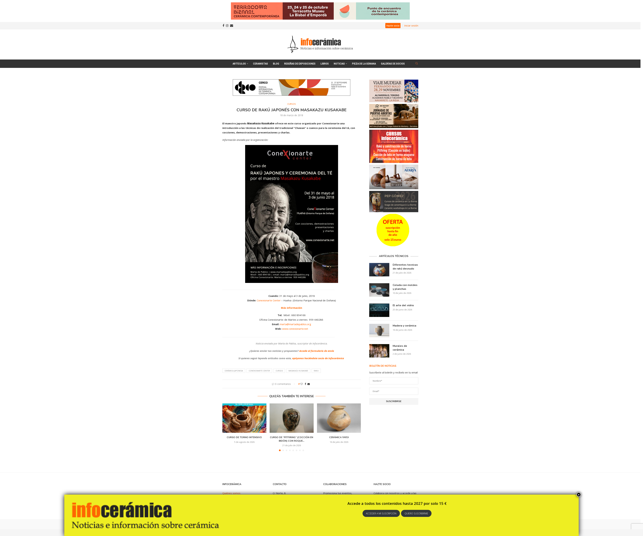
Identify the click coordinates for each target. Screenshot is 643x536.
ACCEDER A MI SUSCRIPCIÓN (381, 513)
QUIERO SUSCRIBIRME (416, 513)
